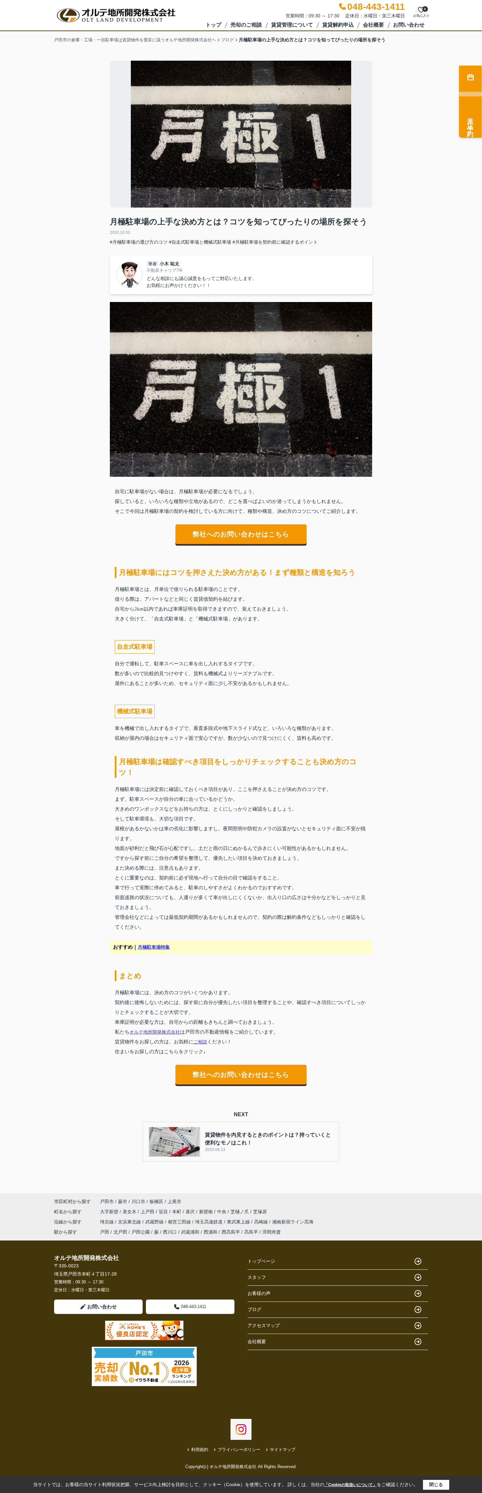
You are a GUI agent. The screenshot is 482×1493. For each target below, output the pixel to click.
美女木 (130, 1211)
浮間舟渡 (271, 1232)
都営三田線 (180, 1221)
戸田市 (107, 1201)
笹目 (164, 1211)
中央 (222, 1211)
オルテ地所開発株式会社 (155, 1032)
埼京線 (107, 1221)
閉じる (436, 1484)
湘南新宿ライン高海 (292, 1221)
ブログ (254, 1309)
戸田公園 (140, 1232)
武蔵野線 (155, 1221)
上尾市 (174, 1201)
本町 (177, 1211)
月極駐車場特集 (154, 947)
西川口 (170, 1232)
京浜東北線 (130, 1221)
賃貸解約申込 (338, 25)
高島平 (251, 1232)
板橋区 (156, 1201)
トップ (213, 25)
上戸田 (148, 1211)
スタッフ (257, 1277)
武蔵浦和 (190, 1232)
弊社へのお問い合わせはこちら (241, 534)
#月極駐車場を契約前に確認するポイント (275, 242)
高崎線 (261, 1221)
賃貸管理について (292, 25)
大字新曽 (110, 1211)
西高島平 (231, 1232)
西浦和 (210, 1232)
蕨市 (122, 1201)
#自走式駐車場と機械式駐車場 (200, 242)
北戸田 (120, 1232)
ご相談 (200, 1041)
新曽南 (206, 1211)
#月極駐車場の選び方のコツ (139, 242)
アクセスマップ (264, 1325)
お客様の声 (259, 1293)
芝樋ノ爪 (240, 1211)
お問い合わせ (409, 25)
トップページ (261, 1261)
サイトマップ (282, 1449)
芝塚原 (260, 1211)
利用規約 (199, 1449)
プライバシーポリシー (239, 1449)
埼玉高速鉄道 (209, 1221)
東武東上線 (239, 1221)
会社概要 (373, 25)
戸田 (104, 1232)
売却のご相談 (246, 25)
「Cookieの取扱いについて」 (350, 1485)
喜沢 (191, 1211)
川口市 (138, 1201)
